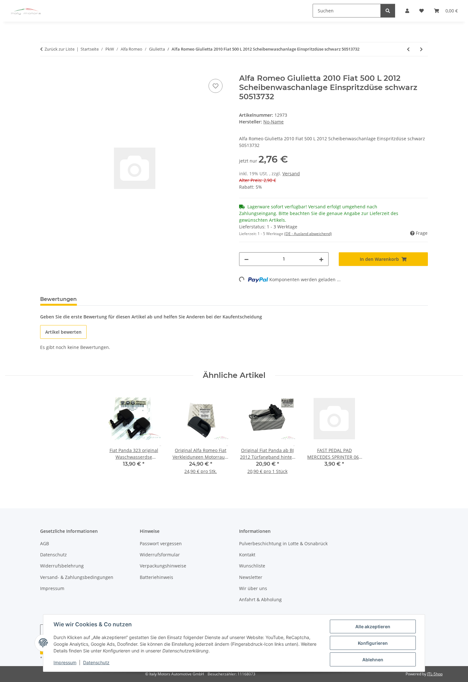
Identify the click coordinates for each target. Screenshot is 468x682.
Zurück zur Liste (59, 49)
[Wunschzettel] (216, 86)
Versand (291, 173)
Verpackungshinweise (163, 566)
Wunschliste (252, 566)
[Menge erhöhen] (321, 259)
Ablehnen (372, 659)
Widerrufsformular (160, 555)
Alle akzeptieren (372, 626)
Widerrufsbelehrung (62, 566)
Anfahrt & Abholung (260, 599)
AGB (44, 543)
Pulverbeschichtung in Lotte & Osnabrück (283, 543)
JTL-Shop (435, 674)
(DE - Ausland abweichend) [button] (308, 233)
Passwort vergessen (161, 543)
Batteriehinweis (156, 577)
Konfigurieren (373, 643)
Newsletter (250, 577)
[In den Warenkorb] (45, 70)
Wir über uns (253, 588)
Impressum (64, 662)
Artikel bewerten (63, 332)
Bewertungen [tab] (58, 299)
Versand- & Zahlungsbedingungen (76, 577)
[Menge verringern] (246, 259)
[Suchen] (387, 10)
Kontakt (247, 555)
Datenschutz (96, 662)
